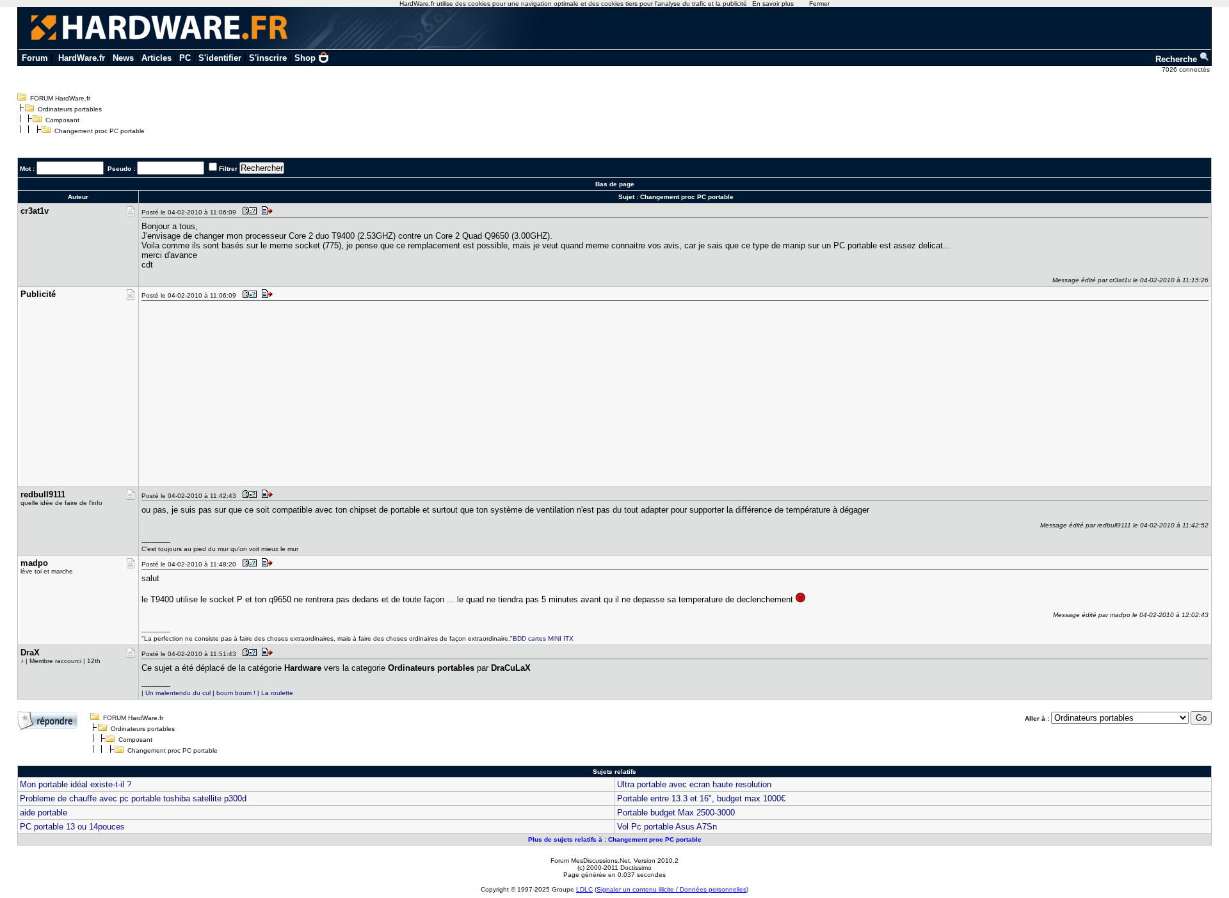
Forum (35, 58)
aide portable (43, 812)
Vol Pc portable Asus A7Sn (667, 826)
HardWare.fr (81, 58)
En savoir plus (773, 3)
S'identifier (219, 58)
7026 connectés (1187, 69)
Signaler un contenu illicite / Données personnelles (671, 889)
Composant (62, 120)
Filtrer (228, 168)
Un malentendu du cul (178, 692)
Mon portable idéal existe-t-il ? (75, 784)
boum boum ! (235, 692)
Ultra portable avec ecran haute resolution (694, 784)
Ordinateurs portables (70, 109)
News (123, 58)
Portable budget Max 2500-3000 (676, 812)
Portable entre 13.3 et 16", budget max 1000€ (701, 798)
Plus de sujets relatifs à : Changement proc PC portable (615, 839)
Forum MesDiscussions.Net (590, 860)
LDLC (584, 889)
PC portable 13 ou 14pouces (72, 826)
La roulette (277, 692)
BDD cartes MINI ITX (543, 638)
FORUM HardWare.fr (60, 98)
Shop (305, 58)
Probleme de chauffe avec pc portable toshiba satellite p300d (133, 798)
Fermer (819, 3)
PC (185, 58)
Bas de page (614, 184)
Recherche (1177, 59)
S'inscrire (268, 58)
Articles (156, 58)
